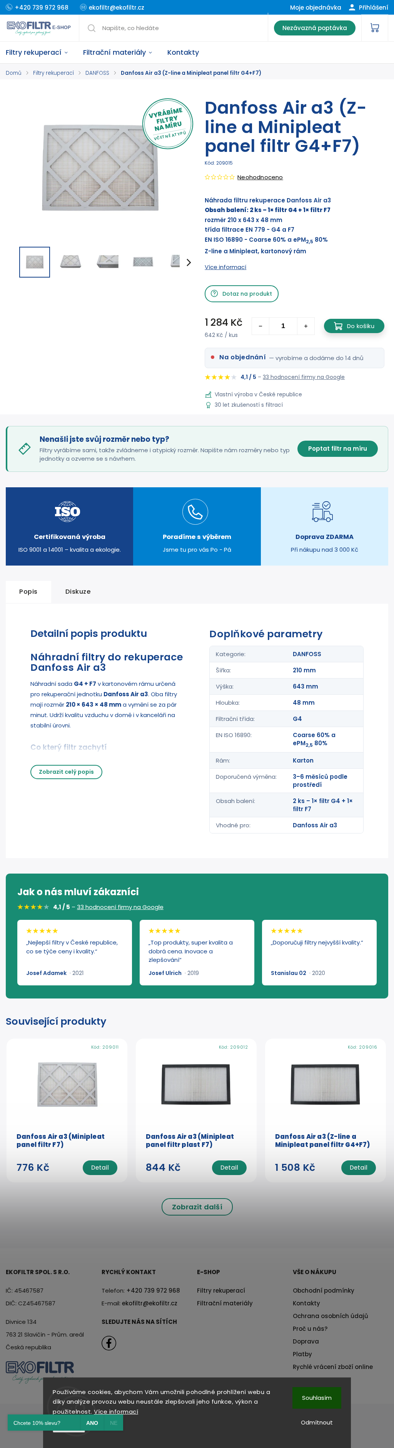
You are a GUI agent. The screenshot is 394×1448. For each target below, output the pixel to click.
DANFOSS (307, 654)
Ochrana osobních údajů (330, 1316)
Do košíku (360, 326)
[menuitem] (40, 52)
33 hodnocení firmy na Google (304, 377)
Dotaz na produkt (247, 294)
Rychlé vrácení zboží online (333, 1367)
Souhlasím (317, 1398)
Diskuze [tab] (78, 591)
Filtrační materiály (225, 1303)
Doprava (306, 1341)
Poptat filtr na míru (337, 449)
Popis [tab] (28, 591)
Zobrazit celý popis (66, 772)
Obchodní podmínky (323, 1290)
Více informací (116, 1412)
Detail (100, 1167)
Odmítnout (317, 1422)
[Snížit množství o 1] (260, 326)
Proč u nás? (310, 1329)
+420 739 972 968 (153, 1290)
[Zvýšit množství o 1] (305, 326)
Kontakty (306, 1303)
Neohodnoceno (260, 177)
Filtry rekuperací (221, 1290)
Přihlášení (372, 7)
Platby (302, 1354)
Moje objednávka (315, 7)
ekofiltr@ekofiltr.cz (149, 1303)
